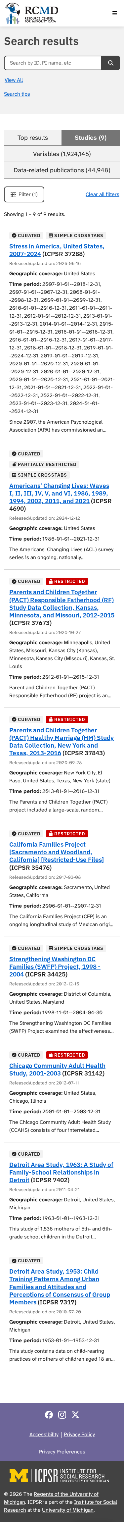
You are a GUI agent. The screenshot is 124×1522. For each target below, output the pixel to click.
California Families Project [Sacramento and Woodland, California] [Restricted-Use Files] (56, 852)
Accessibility (44, 1434)
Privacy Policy (79, 1434)
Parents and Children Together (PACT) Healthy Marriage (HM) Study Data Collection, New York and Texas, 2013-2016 (61, 741)
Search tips (17, 93)
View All (14, 80)
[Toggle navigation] (114, 13)
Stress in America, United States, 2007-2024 (56, 250)
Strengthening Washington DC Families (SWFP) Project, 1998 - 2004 (55, 966)
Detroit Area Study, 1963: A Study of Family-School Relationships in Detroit (61, 1172)
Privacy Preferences (62, 1451)
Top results (33, 137)
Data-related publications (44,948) (62, 170)
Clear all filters (102, 194)
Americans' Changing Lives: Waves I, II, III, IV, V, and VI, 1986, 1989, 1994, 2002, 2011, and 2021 (59, 493)
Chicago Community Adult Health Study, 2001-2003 (57, 1069)
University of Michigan (68, 1509)
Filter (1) (28, 194)
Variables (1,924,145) (62, 154)
